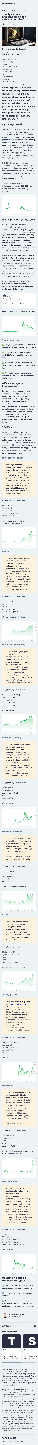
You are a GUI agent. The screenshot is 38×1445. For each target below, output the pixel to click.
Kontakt (10, 1441)
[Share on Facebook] (35, 1326)
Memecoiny (6, 79)
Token (5, 1350)
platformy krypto (18, 1004)
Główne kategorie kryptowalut (11, 59)
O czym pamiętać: (8, 57)
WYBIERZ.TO (9, 3)
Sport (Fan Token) (8, 81)
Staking (27, 1350)
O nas (3, 1441)
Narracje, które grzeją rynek (10, 54)
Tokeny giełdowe (8, 76)
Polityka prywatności (21, 1441)
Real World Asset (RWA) (10, 67)
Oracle (5, 74)
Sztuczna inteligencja (9, 62)
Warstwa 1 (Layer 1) (9, 69)
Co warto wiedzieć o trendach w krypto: (14, 84)
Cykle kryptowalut (7, 52)
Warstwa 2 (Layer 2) (9, 71)
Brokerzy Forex (10, 22)
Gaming (5, 64)
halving (10, 140)
